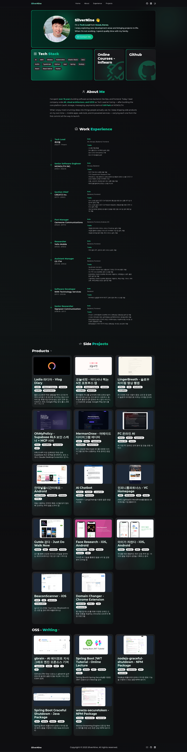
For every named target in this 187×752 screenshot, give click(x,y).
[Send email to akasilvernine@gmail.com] (147, 747)
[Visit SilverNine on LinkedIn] (155, 747)
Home (77, 3)
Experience (97, 3)
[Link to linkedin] (151, 3)
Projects (109, 3)
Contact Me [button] (85, 37)
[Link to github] (147, 3)
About (86, 3)
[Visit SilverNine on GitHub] (151, 747)
